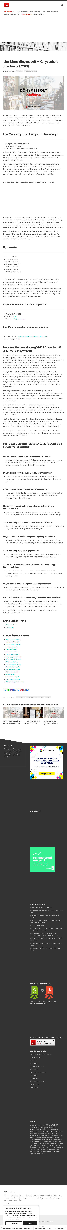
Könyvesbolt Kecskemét (35, 1137)
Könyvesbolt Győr (53, 1133)
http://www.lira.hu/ (19, 319)
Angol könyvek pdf (35, 11)
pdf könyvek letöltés (41, 1153)
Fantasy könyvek (11, 647)
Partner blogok (34, 1087)
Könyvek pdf (42, 1125)
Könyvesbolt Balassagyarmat (43, 1127)
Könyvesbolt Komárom (45, 1137)
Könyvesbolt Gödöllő (35, 1135)
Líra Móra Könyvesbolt (44, 697)
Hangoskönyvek (11, 649)
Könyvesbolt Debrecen (47, 1131)
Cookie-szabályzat (18, 1219)
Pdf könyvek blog (11, 662)
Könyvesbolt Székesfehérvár (37, 1143)
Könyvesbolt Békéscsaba (35, 1131)
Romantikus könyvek (13, 669)
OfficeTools (33, 1075)
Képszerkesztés (34, 1078)
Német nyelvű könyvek (13, 659)
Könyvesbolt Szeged (35, 1141)
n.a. (15, 316)
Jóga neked (33, 1060)
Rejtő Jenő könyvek (12, 667)
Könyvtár (34, 1147)
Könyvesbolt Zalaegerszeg (54, 1145)
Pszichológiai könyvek (13, 664)
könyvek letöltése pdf (34, 1125)
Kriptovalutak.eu (34, 1084)
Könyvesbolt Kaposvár (57, 1135)
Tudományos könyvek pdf (12, 14)
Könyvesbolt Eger (58, 1131)
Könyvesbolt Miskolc (55, 1137)
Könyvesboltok (37, 14)
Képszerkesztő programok (37, 1066)
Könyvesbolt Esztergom (35, 1133)
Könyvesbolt (19, 71)
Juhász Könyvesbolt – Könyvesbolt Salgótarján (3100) (51, 723)
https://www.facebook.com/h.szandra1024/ (32, 336)
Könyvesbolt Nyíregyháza (36, 1139)
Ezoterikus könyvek (12, 642)
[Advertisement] (33, 29)
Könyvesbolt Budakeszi (53, 1127)
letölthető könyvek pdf (49, 1147)
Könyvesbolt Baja (33, 1127)
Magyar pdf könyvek (22, 11)
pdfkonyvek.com (10, 71)
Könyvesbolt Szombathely (55, 1141)
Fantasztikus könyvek (13, 644)
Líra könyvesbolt (42, 1149)
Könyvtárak (9, 627)
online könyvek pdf (43, 1151)
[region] (21, 1216)
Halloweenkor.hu (34, 1063)
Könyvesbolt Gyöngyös (44, 1133)
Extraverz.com (46, 1054)
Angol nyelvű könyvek (13, 639)
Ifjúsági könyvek (11, 652)
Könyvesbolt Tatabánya (58, 1143)
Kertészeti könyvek (12, 654)
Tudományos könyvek (13, 679)
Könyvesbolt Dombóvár (31, 71)
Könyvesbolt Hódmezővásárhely (46, 1135)
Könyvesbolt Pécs (48, 1139)
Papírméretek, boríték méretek (37, 1072)
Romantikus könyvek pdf (50, 11)
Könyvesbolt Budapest (40, 1129)
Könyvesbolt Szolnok (45, 1141)
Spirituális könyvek (12, 672)
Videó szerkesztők (35, 1069)
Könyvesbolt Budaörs (54, 1129)
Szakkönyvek (10, 674)
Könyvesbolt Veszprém (35, 1145)
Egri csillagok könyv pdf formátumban (41, 907)
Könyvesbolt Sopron (58, 1139)
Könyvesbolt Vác (44, 1145)
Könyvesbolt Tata (49, 1143)
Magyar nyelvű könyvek (14, 657)
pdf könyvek (55, 1151)
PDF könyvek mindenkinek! (15, 682)
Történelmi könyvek (12, 677)
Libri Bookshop (57, 1147)
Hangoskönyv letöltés (35, 1057)
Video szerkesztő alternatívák (37, 1081)
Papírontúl (49, 1151)
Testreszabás (13, 1223)
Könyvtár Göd (41, 1147)
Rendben (30, 1223)
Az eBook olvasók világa (38, 925)
